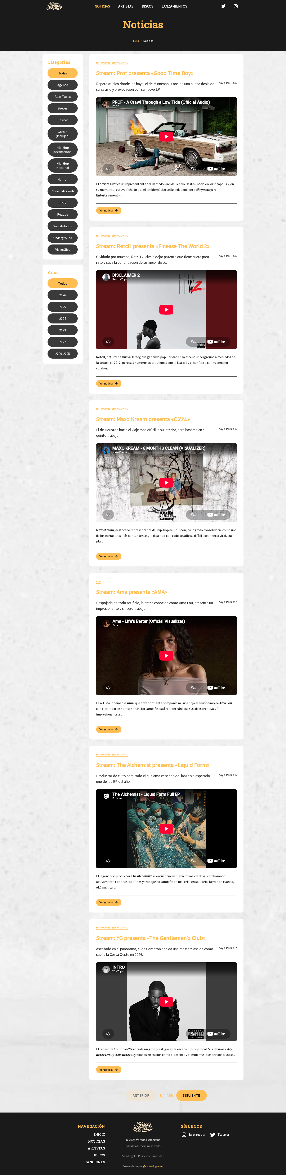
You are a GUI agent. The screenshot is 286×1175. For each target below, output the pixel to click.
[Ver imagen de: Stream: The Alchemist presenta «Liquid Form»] (166, 828)
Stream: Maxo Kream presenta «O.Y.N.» (143, 419)
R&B (62, 203)
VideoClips (62, 249)
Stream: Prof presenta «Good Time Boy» (144, 73)
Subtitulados (62, 226)
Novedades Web (63, 191)
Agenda (62, 85)
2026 (62, 295)
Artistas (125, 6)
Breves (62, 108)
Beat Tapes (63, 96)
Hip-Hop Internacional (62, 149)
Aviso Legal (128, 1156)
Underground (62, 238)
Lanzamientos (174, 6)
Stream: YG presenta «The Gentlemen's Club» (150, 938)
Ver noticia (106, 210)
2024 (62, 318)
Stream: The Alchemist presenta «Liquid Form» (153, 765)
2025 (62, 307)
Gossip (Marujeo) (63, 134)
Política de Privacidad (151, 1156)
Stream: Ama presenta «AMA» (131, 592)
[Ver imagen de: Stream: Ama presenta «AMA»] (166, 655)
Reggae (62, 214)
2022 (62, 342)
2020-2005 (62, 353)
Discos (147, 6)
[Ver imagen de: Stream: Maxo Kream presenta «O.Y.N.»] (166, 482)
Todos (62, 283)
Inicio (99, 1134)
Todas (62, 73)
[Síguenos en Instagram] (235, 6)
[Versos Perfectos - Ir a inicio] (54, 6)
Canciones (94, 1162)
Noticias (102, 6)
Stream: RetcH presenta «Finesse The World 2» (153, 246)
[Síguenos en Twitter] (223, 6)
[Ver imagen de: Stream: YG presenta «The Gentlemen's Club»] (166, 1001)
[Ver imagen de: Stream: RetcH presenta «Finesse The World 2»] (166, 309)
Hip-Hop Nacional (62, 165)
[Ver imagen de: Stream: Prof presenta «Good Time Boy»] (166, 136)
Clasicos (62, 120)
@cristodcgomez (153, 1166)
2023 (62, 330)
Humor (63, 179)
